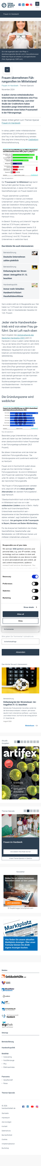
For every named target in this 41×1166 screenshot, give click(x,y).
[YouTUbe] (27, 4)
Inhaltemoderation (8, 1144)
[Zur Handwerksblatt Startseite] (8, 4)
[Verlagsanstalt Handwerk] (20, 1016)
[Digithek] (20, 1024)
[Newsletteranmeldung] (20, 891)
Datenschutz (6, 1131)
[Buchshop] (20, 1009)
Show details (29, 607)
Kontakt (4, 1126)
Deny (20, 621)
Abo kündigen (6, 1122)
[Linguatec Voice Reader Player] (7, 69)
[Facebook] (20, 4)
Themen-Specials (8, 1093)
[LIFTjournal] (20, 1002)
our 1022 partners (16, 549)
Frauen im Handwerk (11, 14)
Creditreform (33, 140)
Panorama (6, 1077)
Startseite (5, 1113)
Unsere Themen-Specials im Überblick (20, 858)
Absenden (20, 652)
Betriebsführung (8, 1042)
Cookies (4, 1139)
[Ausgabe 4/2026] (20, 773)
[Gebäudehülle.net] (20, 976)
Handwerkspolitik (8, 1048)
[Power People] (20, 982)
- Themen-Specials (18, 86)
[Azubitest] (20, 996)
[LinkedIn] (23, 4)
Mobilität (5, 1054)
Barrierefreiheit (7, 1135)
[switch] (35, 584)
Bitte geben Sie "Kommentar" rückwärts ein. (18, 636)
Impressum (6, 1118)
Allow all (20, 614)
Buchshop (5, 1148)
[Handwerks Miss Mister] (20, 989)
